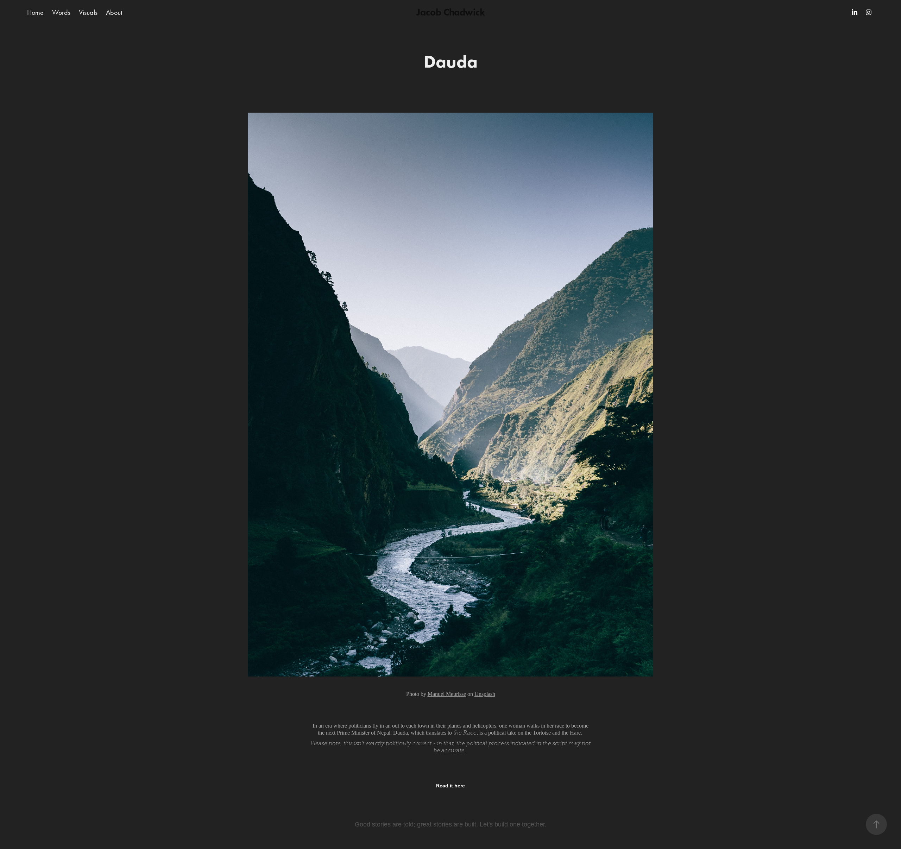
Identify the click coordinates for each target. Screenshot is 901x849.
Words (61, 12)
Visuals (88, 12)
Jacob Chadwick (450, 12)
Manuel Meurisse (447, 694)
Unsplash (484, 694)
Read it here (450, 785)
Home (35, 12)
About (114, 12)
